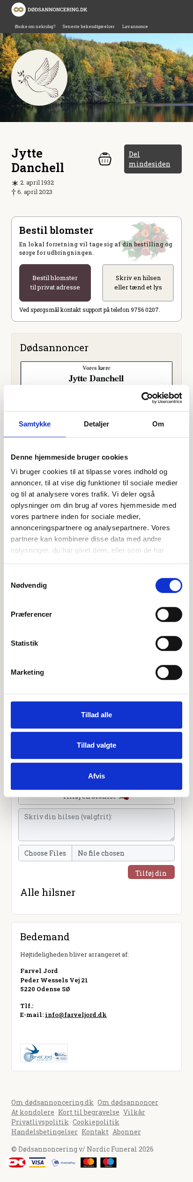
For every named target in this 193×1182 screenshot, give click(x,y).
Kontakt (95, 1131)
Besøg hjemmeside (51, 1031)
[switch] (169, 614)
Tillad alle (96, 715)
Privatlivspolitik (40, 1121)
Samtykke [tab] (35, 424)
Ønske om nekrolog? (35, 26)
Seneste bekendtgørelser (89, 26)
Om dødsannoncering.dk (52, 1102)
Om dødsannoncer (127, 1102)
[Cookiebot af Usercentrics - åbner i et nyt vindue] (141, 398)
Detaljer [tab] (97, 424)
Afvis (96, 776)
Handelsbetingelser (44, 1131)
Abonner (126, 1131)
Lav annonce (135, 26)
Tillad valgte (96, 745)
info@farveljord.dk (76, 1014)
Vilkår (134, 1112)
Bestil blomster (55, 282)
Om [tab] (158, 424)
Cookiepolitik (96, 1121)
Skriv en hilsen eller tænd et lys (138, 282)
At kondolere (32, 1112)
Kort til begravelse (88, 1112)
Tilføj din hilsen (151, 874)
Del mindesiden (150, 159)
